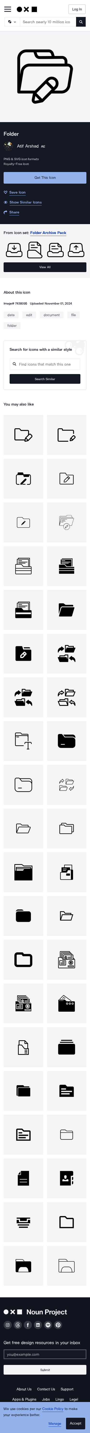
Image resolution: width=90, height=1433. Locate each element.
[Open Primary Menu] (7, 9)
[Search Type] (12, 22)
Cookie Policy (53, 1409)
